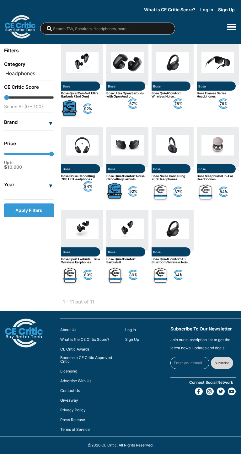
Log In (206, 10)
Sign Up (226, 10)
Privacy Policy (73, 410)
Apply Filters (28, 210)
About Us (68, 330)
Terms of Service (75, 429)
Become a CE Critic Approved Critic (86, 359)
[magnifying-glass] (49, 28)
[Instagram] (210, 391)
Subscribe (222, 363)
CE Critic (109, 445)
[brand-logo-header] (23, 27)
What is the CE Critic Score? (84, 339)
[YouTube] (232, 391)
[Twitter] (221, 391)
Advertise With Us (75, 381)
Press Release (72, 420)
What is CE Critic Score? (169, 10)
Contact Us (70, 391)
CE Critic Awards (74, 349)
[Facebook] (199, 391)
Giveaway (69, 400)
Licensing (68, 371)
